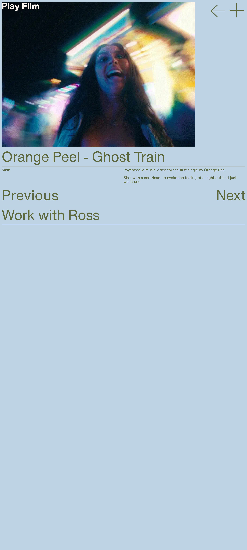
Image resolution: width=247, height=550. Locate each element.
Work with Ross (50, 215)
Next (230, 195)
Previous (30, 195)
